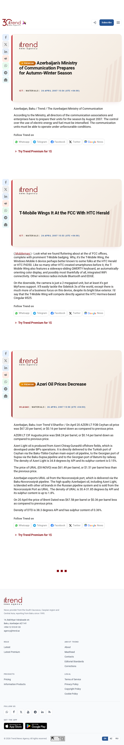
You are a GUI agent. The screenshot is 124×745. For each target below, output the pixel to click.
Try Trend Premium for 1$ (35, 151)
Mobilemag (23, 253)
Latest (7, 647)
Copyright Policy (73, 689)
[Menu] (118, 22)
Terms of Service (73, 679)
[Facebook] (14, 712)
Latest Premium (12, 652)
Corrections (70, 666)
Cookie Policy (71, 693)
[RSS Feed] (49, 712)
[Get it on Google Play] (36, 726)
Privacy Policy (71, 684)
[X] (21, 712)
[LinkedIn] (42, 712)
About (68, 647)
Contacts (69, 656)
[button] (6, 37)
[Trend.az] (14, 22)
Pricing (7, 679)
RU (117, 738)
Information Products (15, 684)
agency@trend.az (12, 631)
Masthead (70, 652)
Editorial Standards (74, 661)
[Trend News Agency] (13, 601)
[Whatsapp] (7, 712)
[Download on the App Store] (13, 726)
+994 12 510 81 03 (12, 627)
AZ (111, 738)
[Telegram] (35, 712)
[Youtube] (28, 712)
